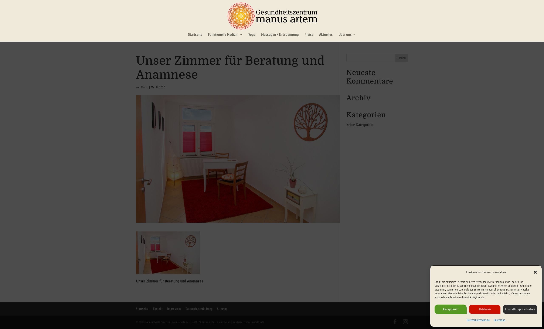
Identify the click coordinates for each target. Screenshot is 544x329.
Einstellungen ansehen (520, 309)
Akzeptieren (450, 309)
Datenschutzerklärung (478, 320)
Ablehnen (485, 309)
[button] (535, 272)
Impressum (499, 320)
